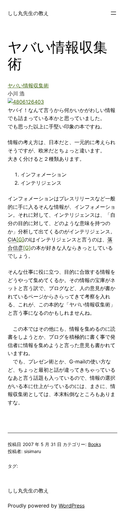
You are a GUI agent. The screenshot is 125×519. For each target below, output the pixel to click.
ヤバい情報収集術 (28, 85)
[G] (20, 239)
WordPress (72, 505)
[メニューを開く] (113, 13)
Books (94, 444)
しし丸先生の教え (28, 13)
